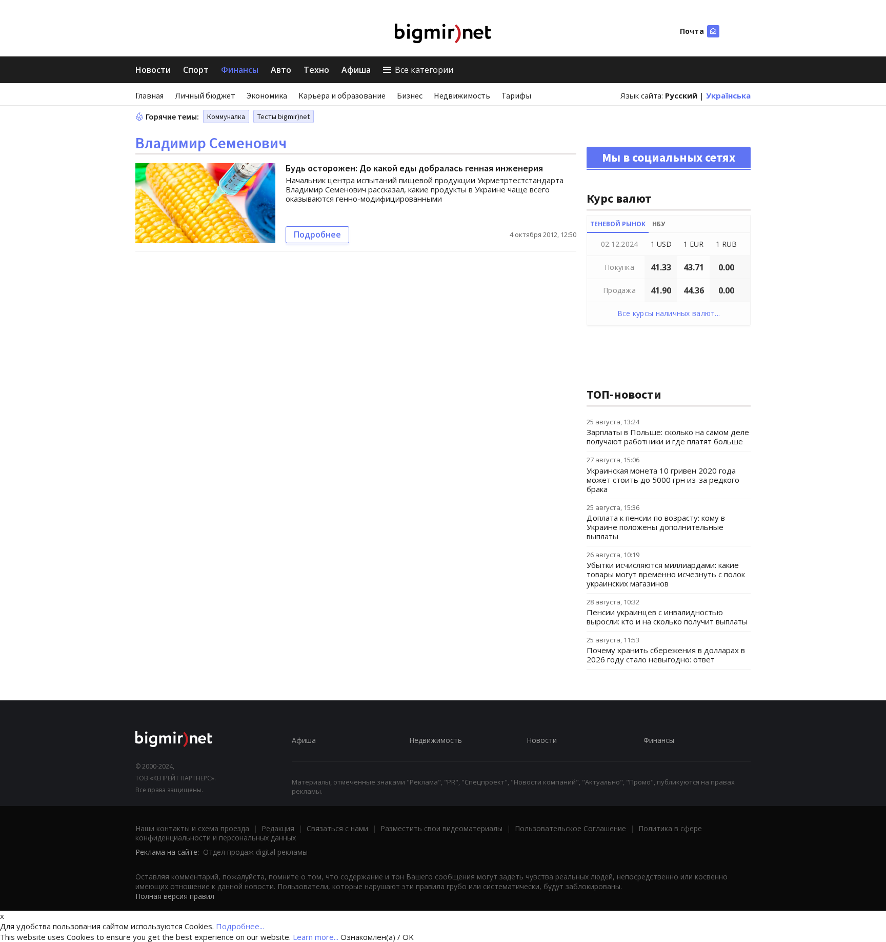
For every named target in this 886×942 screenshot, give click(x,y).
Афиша (356, 69)
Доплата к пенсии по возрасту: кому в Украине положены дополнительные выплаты (656, 527)
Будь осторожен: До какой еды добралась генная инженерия (414, 168)
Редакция (277, 828)
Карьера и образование (342, 95)
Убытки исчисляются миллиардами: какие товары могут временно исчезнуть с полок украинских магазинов (666, 574)
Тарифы (516, 95)
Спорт (196, 69)
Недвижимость (462, 95)
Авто (281, 69)
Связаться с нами (337, 828)
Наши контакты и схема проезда (192, 828)
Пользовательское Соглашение (570, 828)
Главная (149, 95)
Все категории (424, 69)
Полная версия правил (174, 896)
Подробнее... (240, 926)
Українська (728, 95)
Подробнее (317, 234)
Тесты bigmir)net (283, 116)
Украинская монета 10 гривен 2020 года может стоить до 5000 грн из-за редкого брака (663, 479)
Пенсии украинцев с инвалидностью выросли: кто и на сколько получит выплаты (667, 616)
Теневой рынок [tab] (618, 224)
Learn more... (315, 937)
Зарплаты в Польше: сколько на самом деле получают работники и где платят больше (668, 436)
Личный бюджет (205, 95)
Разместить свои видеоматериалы (441, 828)
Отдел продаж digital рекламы (255, 852)
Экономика (267, 95)
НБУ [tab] (658, 224)
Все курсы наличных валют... (668, 313)
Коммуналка (226, 116)
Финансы (239, 69)
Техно (316, 69)
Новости (153, 69)
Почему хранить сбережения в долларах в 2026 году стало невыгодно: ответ (666, 654)
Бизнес (409, 95)
